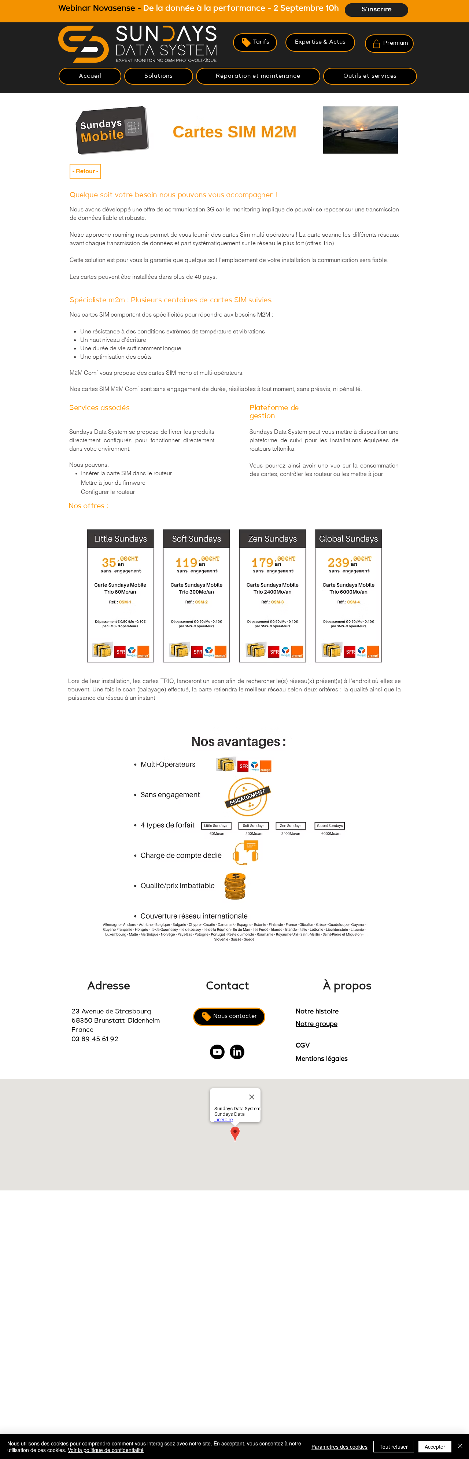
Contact (227, 986)
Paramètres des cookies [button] (339, 1446)
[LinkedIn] (237, 1052)
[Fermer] (460, 1446)
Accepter (435, 1446)
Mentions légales (322, 1059)
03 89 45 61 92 (94, 1040)
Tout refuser (394, 1446)
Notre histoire (317, 1012)
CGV (303, 1046)
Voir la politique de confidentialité (106, 1450)
